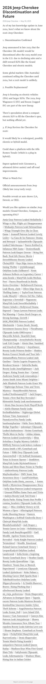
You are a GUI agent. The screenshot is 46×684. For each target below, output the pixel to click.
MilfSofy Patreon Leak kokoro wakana (22, 445)
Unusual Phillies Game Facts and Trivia (23, 492)
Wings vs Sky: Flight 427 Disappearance (22, 223)
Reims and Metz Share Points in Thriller (23, 466)
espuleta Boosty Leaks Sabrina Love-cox (22, 626)
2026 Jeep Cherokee (10, 21)
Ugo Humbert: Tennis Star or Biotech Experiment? (19, 565)
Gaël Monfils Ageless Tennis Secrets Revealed (21, 536)
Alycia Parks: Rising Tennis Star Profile (22, 499)
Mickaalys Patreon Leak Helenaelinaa (23, 227)
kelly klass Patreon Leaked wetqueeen (23, 488)
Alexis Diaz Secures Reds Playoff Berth (23, 405)
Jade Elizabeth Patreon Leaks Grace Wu (22, 383)
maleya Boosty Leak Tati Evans (19, 495)
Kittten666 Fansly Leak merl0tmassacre (22, 401)
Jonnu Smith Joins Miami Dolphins (20, 379)
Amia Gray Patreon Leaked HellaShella (22, 219)
